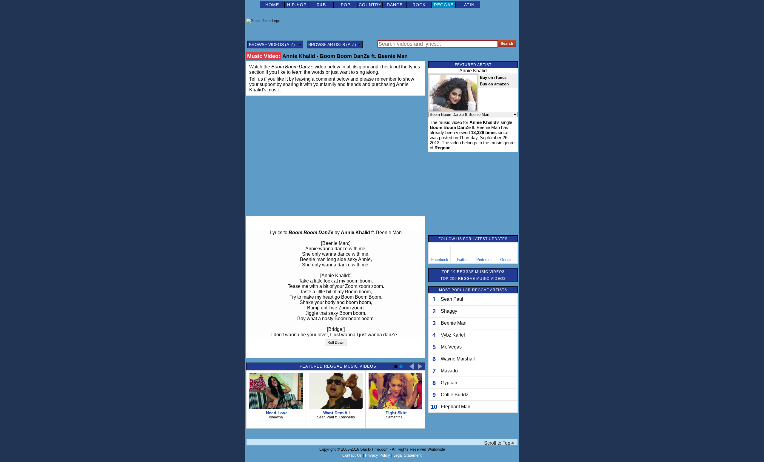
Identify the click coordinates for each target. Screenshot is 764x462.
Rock (419, 4)
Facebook (439, 259)
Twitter (462, 259)
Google (506, 259)
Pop (345, 4)
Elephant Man (455, 406)
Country (370, 4)
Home (272, 4)
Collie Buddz (454, 394)
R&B (321, 4)
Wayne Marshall (458, 358)
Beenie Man (453, 323)
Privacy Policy (377, 455)
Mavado (449, 370)
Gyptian (449, 382)
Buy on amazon (494, 84)
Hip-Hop (296, 4)
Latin (468, 4)
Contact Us (352, 455)
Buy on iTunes (493, 77)
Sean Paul (452, 299)
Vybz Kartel (453, 334)
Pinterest (484, 259)
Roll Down (335, 342)
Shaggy (449, 311)
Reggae (443, 4)
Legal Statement (407, 455)
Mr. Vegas (451, 346)
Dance (395, 4)
